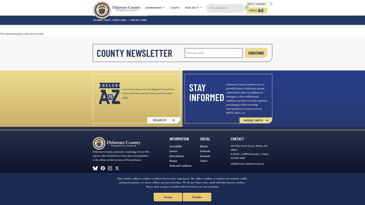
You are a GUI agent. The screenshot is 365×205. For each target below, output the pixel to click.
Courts (174, 7)
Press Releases (176, 155)
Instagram (205, 155)
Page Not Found (138, 20)
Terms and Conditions (180, 165)
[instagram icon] (110, 168)
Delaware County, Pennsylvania (109, 20)
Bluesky (204, 146)
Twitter (203, 160)
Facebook (205, 150)
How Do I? (192, 7)
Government (154, 7)
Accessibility (175, 146)
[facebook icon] (95, 168)
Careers (173, 150)
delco (253, 10)
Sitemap (173, 160)
